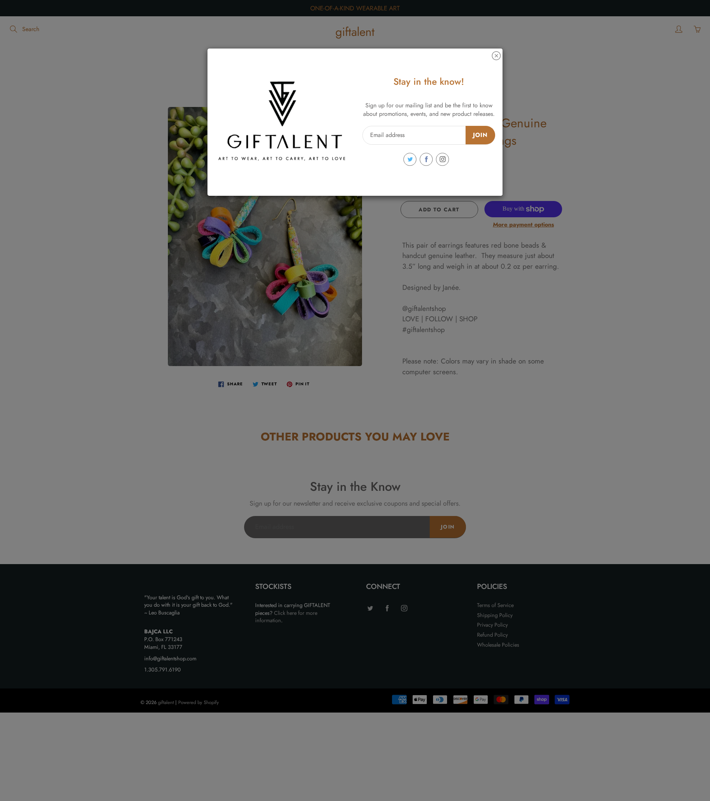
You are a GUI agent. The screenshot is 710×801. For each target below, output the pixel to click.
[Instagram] (442, 159)
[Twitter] (409, 159)
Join (480, 135)
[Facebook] (426, 159)
